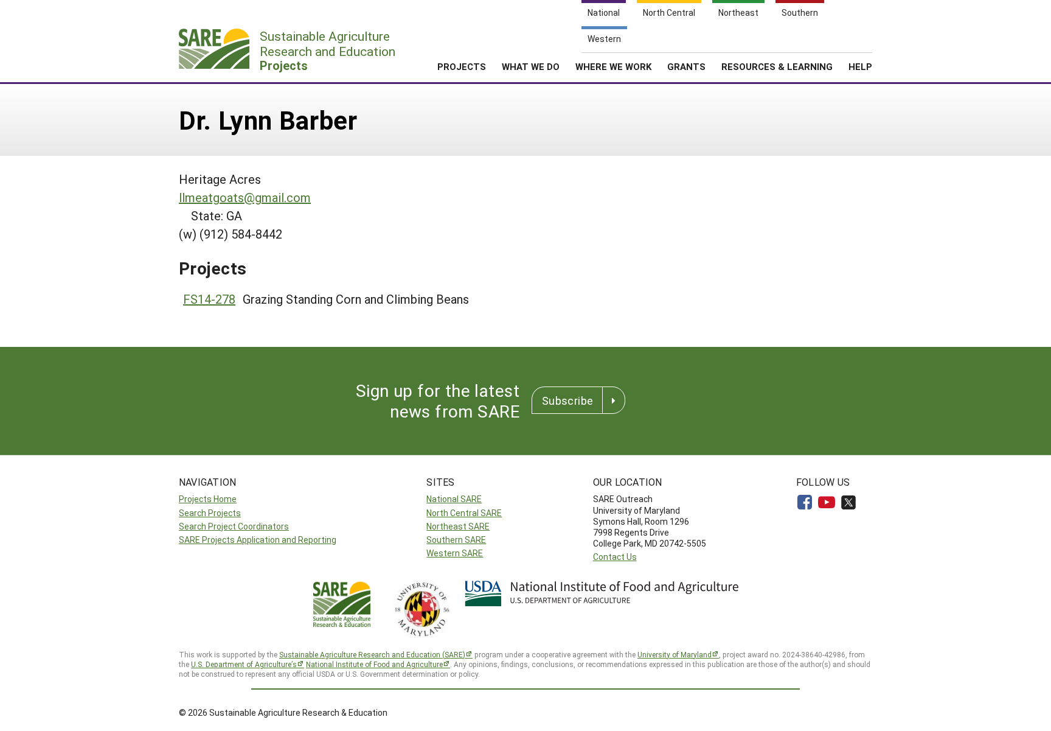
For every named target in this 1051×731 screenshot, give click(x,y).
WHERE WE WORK (613, 66)
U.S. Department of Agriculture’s (244, 664)
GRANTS (686, 66)
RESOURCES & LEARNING (777, 66)
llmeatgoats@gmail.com (245, 197)
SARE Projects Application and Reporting (257, 539)
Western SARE (454, 553)
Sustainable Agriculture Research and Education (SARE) (372, 654)
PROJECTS (461, 66)
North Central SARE (464, 513)
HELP (860, 66)
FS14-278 (209, 299)
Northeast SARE (458, 526)
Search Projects (210, 513)
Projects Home (208, 499)
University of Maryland (674, 654)
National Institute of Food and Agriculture (374, 664)
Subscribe (567, 400)
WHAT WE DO (531, 66)
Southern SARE (456, 539)
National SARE (454, 499)
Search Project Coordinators (234, 526)
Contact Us (615, 556)
